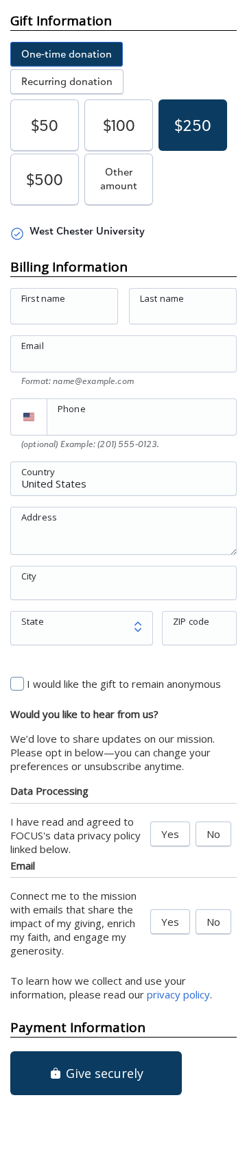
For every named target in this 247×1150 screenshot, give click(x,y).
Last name (162, 298)
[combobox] (123, 486)
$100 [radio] (119, 125)
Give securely (102, 1073)
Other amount (118, 178)
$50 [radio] (44, 125)
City (29, 575)
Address (39, 516)
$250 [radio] (192, 125)
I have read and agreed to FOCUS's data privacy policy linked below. (75, 835)
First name (43, 298)
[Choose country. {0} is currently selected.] (28, 416)
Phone (72, 409)
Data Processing (49, 791)
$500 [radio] (44, 179)
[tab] (66, 54)
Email (32, 345)
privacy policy (178, 994)
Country (38, 471)
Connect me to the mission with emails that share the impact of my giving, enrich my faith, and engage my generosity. (73, 923)
